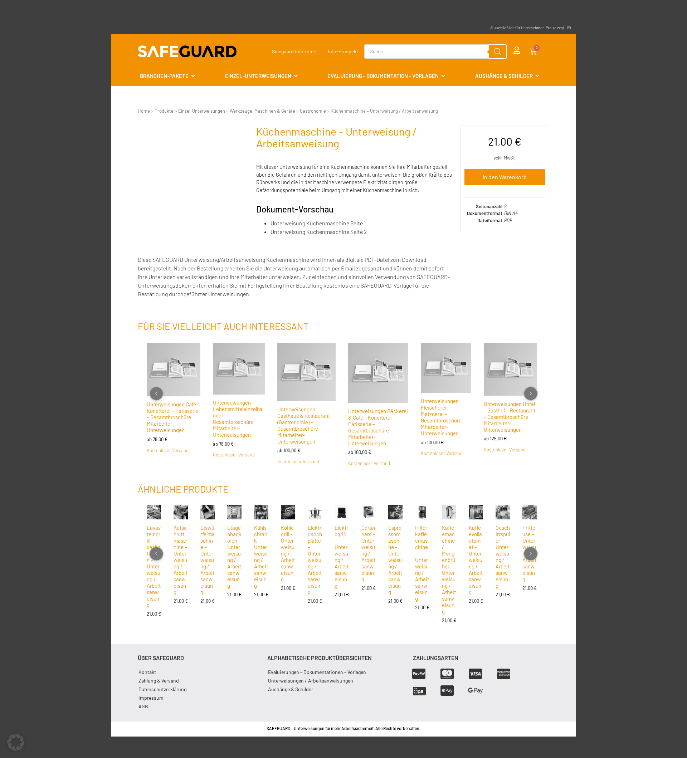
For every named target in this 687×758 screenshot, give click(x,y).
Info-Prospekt (343, 51)
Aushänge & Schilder (290, 689)
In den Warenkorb (505, 176)
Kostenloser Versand (168, 450)
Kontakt (147, 672)
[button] (15, 742)
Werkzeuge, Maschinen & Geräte (262, 111)
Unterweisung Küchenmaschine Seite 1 (318, 223)
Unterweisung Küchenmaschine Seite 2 (319, 231)
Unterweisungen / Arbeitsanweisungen (310, 681)
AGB (143, 706)
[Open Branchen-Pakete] (193, 76)
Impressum (151, 698)
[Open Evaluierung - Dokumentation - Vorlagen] (443, 76)
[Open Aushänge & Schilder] (537, 76)
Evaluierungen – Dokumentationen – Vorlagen (317, 672)
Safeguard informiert (294, 51)
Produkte (164, 111)
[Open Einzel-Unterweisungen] (295, 76)
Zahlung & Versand (158, 681)
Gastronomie (313, 111)
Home (144, 111)
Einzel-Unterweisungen (201, 111)
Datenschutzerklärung (162, 689)
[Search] (498, 51)
